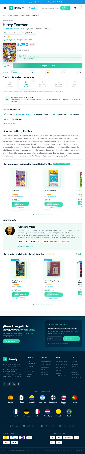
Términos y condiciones (75, 373)
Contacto (59, 370)
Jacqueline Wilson (12, 29)
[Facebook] (18, 384)
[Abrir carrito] (75, 8)
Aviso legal (74, 361)
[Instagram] (4, 384)
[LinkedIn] (14, 384)
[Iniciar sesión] (80, 8)
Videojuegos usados (31, 375)
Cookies (73, 369)
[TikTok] (9, 384)
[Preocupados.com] (53, 178)
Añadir (9, 65)
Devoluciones (60, 367)
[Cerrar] (83, 2)
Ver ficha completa (24, 246)
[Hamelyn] (17, 8)
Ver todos (79, 254)
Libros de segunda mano (31, 362)
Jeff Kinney (50, 286)
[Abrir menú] (5, 8)
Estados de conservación (60, 374)
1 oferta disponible (20, 207)
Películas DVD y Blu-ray (31, 367)
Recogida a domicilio (45, 368)
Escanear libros (46, 361)
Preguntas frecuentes (44, 373)
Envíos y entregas (61, 364)
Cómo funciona (46, 364)
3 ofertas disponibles (20, 297)
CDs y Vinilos (31, 371)
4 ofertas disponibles (53, 207)
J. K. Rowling (18, 286)
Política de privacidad (74, 365)
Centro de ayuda (61, 361)
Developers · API (76, 377)
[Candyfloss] (20, 178)
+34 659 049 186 (78, 450)
